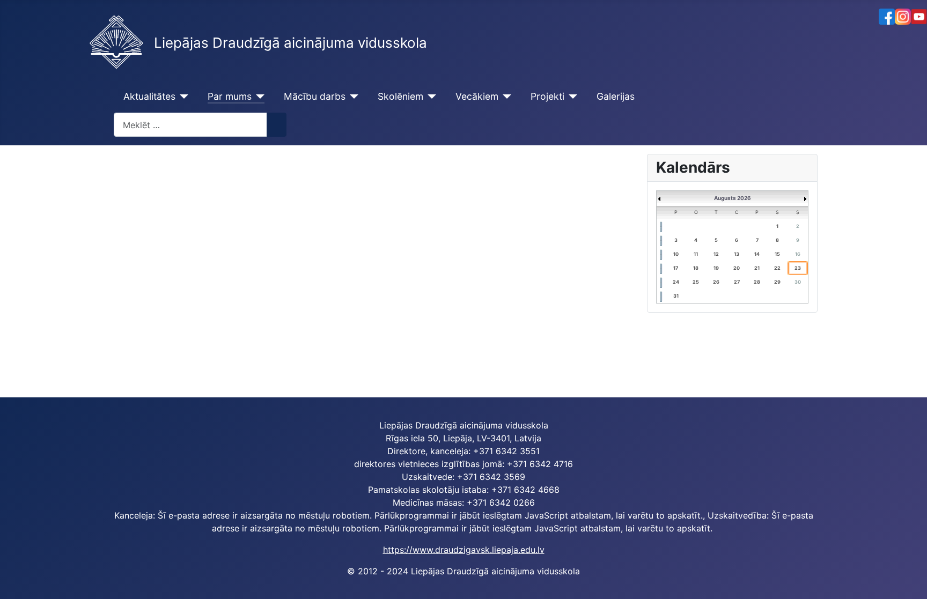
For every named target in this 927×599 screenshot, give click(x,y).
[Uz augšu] (913, 585)
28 (757, 282)
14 (757, 254)
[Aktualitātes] (182, 96)
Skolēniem (400, 96)
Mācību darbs (314, 96)
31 (676, 296)
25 (696, 282)
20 (736, 268)
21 (757, 268)
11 (696, 254)
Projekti (547, 96)
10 (676, 254)
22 (777, 268)
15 (777, 254)
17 (675, 268)
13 (736, 254)
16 (797, 254)
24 (676, 282)
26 (716, 282)
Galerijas (616, 96)
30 (797, 282)
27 (737, 282)
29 (777, 282)
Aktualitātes (149, 96)
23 (797, 268)
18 (695, 268)
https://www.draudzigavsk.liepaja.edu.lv (464, 549)
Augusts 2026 (732, 198)
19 (716, 268)
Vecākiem (476, 96)
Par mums (230, 96)
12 (716, 254)
